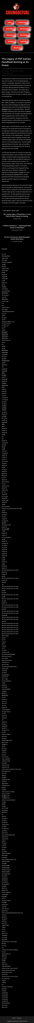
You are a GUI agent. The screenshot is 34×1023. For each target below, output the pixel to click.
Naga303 (4, 750)
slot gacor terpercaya (7, 986)
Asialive (4, 962)
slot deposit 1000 (6, 525)
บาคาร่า (4, 697)
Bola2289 (4, 989)
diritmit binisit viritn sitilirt (8, 970)
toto (3, 303)
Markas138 (4, 911)
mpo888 (4, 886)
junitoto (4, 638)
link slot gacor (5, 295)
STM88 (3, 531)
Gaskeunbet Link (6, 954)
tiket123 (4, 816)
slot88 (3, 280)
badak (3, 564)
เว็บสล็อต (4, 287)
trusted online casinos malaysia (10, 950)
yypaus (3, 849)
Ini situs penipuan (6, 537)
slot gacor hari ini (6, 324)
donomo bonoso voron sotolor (10, 976)
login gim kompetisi (7, 660)
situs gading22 (5, 675)
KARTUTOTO (5, 837)
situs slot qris (5, 757)
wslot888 (4, 863)
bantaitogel (5, 270)
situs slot (4, 945)
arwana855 (4, 354)
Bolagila (4, 960)
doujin (3, 342)
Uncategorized (8, 73)
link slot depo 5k (6, 340)
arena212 (4, 451)
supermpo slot (5, 765)
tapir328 (4, 582)
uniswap (4, 646)
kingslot (4, 980)
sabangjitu (4, 935)
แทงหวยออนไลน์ (6, 689)
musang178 (5, 397)
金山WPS (4, 523)
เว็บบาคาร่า (4, 414)
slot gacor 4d (5, 326)
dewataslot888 (5, 861)
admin (6, 71)
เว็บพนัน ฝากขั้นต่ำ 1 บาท (8, 322)
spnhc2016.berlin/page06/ (8, 654)
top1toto (4, 753)
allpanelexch (5, 783)
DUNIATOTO (5, 839)
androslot (4, 736)
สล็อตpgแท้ (4, 332)
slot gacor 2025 (6, 794)
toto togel (4, 937)
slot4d (3, 285)
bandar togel (5, 301)
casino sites (5, 833)
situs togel (4, 260)
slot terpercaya (6, 978)
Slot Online (4, 1005)
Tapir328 (4, 358)
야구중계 (4, 826)
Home (13, 1018)
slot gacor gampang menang (9, 666)
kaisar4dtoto (5, 882)
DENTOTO (4, 888)
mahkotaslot (5, 668)
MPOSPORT (5, 880)
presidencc (4, 831)
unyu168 (4, 906)
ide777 (3, 644)
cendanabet (5, 993)
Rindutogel (4, 855)
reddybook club (6, 779)
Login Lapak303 (6, 759)
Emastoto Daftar (6, 734)
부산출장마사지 (6, 798)
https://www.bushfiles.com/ (9, 859)
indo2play (4, 851)
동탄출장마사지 (6, 796)
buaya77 (4, 642)
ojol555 (3, 804)
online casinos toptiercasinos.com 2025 (12, 508)
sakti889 (4, 777)
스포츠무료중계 (6, 709)
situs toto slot (5, 908)
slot (3, 305)
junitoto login (5, 664)
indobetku (4, 857)
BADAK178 (4, 365)
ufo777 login (5, 808)
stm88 (3, 683)
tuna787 (4, 395)
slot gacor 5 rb (5, 730)
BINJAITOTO (5, 890)
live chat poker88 (6, 681)
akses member (5, 482)
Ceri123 (4, 484)
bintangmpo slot (6, 771)
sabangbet (4, 939)
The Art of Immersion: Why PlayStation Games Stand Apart (17, 238)
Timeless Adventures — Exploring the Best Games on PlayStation (17, 227)
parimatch (4, 514)
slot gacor (4, 317)
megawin (4, 691)
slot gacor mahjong (7, 262)
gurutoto (4, 477)
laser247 (4, 775)
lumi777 (4, 931)
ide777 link (4, 418)
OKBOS (3, 927)
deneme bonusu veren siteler (9, 941)
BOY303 (4, 943)
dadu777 (4, 377)
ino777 (3, 648)
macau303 (4, 876)
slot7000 (4, 789)
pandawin (4, 763)
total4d (3, 806)
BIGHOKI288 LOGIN (7, 740)
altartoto (4, 266)
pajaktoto (4, 685)
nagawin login (5, 925)
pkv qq (3, 746)
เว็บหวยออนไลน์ (6, 256)
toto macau (5, 461)
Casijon (3, 330)
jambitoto (4, 917)
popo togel (4, 309)
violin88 (4, 982)
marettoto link (5, 652)
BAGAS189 (4, 812)
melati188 (4, 670)
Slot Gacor (4, 547)
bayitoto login (5, 268)
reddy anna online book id (8, 800)
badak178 (4, 274)
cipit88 (3, 272)
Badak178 (4, 465)
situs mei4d (5, 658)
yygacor (4, 841)
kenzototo (4, 748)
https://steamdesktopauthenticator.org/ (12, 913)
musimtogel (5, 894)
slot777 (3, 319)
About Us (19, 1018)
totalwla (4, 845)
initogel (4, 264)
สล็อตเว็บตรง (5, 293)
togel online (5, 258)
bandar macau (5, 486)
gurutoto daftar (6, 506)
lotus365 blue (5, 828)
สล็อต (3, 373)
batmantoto (5, 904)
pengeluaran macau (7, 972)
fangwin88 (4, 276)
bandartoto (5, 822)
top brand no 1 (6, 662)
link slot (4, 952)
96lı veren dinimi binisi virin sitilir (10, 570)
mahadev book (6, 785)
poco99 (4, 732)
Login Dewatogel (6, 966)
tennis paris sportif (6, 656)
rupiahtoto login (6, 761)
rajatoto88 (4, 726)
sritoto (3, 929)
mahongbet (5, 289)
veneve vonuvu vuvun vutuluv (10, 968)
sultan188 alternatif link (8, 311)
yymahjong (5, 810)
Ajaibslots (4, 956)
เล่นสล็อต (4, 406)
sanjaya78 (4, 519)
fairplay (4, 787)
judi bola (4, 445)
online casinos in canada (8, 791)
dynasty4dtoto (6, 884)
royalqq (4, 802)
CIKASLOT (4, 781)
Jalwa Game (5, 742)
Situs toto (4, 703)
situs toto (4, 701)
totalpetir (4, 847)
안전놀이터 (4, 744)
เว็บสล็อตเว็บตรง (6, 361)
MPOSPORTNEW (6, 853)
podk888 (4, 416)
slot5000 (4, 991)
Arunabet (4, 958)
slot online (4, 545)
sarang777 (4, 820)
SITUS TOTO (5, 677)
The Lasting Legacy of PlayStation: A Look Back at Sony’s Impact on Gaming (17, 215)
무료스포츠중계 (6, 1003)
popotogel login (6, 291)
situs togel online (6, 874)
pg (2, 814)
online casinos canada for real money (11, 769)
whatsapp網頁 (5, 529)
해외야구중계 (5, 635)
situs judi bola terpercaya (8, 835)
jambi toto (4, 923)
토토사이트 (4, 964)
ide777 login (5, 679)
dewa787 (4, 389)
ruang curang (5, 824)
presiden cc (5, 818)
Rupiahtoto (5, 878)
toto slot (4, 254)
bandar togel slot (6, 892)
